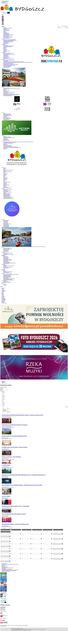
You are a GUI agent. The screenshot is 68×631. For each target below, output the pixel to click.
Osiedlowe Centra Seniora (6, 194)
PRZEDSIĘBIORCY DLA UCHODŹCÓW (9, 278)
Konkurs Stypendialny (6, 91)
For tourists (4, 284)
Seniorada (4, 192)
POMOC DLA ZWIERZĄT (7, 262)
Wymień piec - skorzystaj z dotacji (7, 248)
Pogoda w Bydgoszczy (6, 226)
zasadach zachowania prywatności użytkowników (21, 629)
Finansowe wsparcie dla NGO (7, 145)
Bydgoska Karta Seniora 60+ (7, 195)
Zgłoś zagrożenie (5, 256)
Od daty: (1, 388)
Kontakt (4, 270)
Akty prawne (5, 266)
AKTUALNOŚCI (5, 45)
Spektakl (3, 399)
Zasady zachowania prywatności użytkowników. (22, 625)
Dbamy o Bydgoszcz (6, 257)
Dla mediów (3, 301)
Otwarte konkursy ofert (6, 67)
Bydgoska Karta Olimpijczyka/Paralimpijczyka (9, 120)
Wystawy (3, 405)
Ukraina (3, 273)
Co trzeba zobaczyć (5, 222)
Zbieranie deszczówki (6, 251)
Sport (2, 112)
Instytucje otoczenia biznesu (6, 57)
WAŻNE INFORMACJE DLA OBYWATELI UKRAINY (10, 274)
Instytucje (4, 89)
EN (2, 283)
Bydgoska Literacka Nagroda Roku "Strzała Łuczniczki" (9, 570)
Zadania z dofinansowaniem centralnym (8, 254)
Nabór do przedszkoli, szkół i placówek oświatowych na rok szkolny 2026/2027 (13, 61)
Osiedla (3, 167)
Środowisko (3, 44)
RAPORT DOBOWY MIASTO (7, 259)
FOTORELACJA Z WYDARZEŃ (7, 271)
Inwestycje (3, 252)
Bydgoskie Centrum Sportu (6, 113)
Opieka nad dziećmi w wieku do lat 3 (8, 63)
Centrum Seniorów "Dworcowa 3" (7, 189)
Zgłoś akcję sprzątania (6, 249)
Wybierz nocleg (5, 221)
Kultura (3, 292)
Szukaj (66, 27)
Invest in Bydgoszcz (5, 55)
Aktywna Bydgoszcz (6, 119)
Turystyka (3, 219)
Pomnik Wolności (4, 280)
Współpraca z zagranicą (6, 140)
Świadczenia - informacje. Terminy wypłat (8, 265)
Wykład (3, 404)
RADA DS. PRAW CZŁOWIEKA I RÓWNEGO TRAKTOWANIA (12, 147)
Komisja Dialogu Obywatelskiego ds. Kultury (7, 567)
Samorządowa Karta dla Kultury (7, 95)
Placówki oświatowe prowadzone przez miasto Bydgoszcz (10, 64)
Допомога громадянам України (7, 279)
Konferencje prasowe (6, 272)
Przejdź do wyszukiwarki (5, 1)
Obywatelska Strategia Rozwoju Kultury (8, 93)
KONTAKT (5, 51)
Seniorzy (3, 188)
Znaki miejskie (5, 138)
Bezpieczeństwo (4, 255)
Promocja (3, 135)
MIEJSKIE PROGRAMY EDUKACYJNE (8, 60)
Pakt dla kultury (4, 568)
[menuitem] (35, 32)
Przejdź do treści (4, 2)
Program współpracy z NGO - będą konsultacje (9, 142)
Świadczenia (3, 264)
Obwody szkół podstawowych (7, 66)
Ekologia (3, 247)
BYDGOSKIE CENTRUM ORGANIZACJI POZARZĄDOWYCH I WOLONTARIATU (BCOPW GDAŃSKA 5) (18, 141)
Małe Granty (5, 90)
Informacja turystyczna (6, 225)
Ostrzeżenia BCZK (5, 258)
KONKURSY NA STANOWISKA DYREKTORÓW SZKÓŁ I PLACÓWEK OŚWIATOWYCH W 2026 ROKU (18, 62)
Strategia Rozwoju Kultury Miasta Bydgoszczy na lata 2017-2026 (11, 94)
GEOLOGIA (5, 47)
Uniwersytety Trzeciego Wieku (7, 197)
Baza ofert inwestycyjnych (6, 53)
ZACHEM (4, 50)
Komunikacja (3, 298)
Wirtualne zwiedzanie (6, 220)
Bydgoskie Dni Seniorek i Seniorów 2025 (8, 198)
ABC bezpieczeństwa (6, 261)
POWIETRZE (5, 49)
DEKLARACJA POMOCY (7, 275)
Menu (1, 286)
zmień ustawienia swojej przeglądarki (42, 629)
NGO (2, 294)
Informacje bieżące (5, 144)
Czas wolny (3, 269)
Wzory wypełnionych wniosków (7, 267)
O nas (4, 268)
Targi (3, 401)
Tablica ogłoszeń (5, 148)
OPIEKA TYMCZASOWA (6, 276)
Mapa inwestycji (5, 253)
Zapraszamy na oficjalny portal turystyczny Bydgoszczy (38, 246)
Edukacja (3, 59)
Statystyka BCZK (5, 260)
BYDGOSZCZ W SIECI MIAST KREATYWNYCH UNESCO (11, 88)
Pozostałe (3, 398)
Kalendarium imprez (6, 224)
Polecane (3, 397)
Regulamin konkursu (6, 281)
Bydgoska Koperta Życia (6, 196)
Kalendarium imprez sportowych (7, 115)
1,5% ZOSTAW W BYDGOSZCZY (8, 143)
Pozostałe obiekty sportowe (6, 118)
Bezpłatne (3, 391)
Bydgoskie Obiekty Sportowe (7, 114)
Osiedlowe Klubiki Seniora (6, 190)
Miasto (3, 26)
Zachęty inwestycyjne (6, 56)
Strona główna (4, 381)
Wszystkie (3, 403)
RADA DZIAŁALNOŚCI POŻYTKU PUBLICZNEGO (10, 146)
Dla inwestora (3, 52)
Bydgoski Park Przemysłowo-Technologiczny (9, 54)
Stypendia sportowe (5, 117)
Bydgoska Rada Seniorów (6, 193)
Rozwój (3, 289)
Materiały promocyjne (6, 139)
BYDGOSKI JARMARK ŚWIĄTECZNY (8, 137)
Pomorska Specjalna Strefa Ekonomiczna (8, 58)
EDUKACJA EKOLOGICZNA (7, 46)
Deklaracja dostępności (3, 618)
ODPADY (4, 48)
